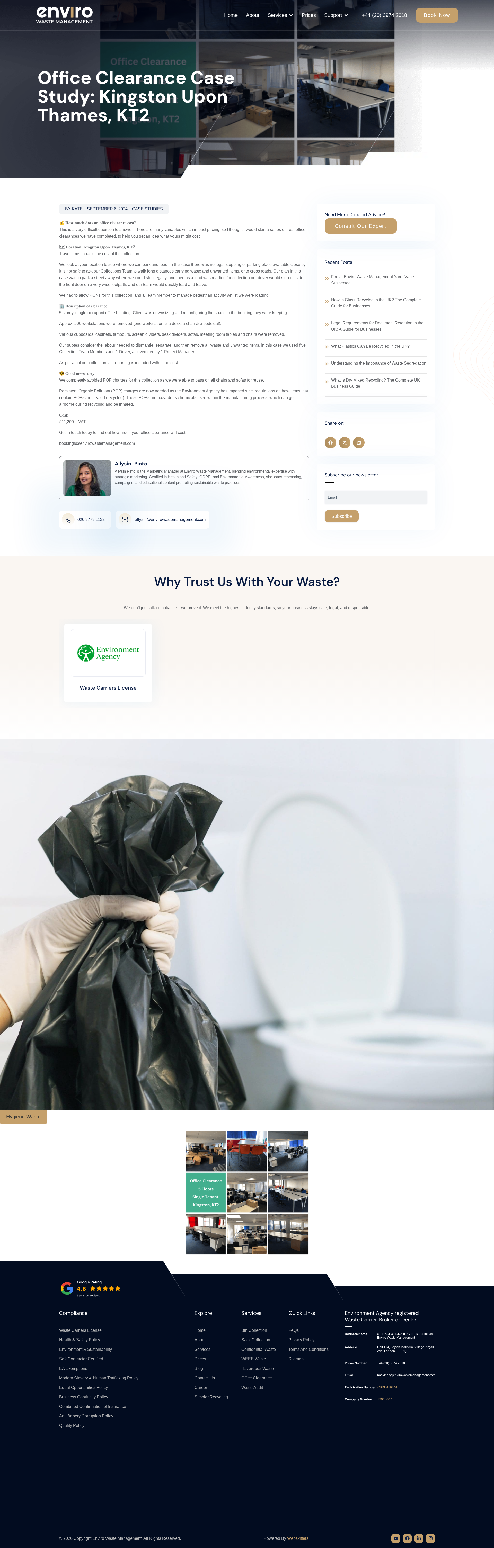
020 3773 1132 (91, 519)
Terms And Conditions (308, 1349)
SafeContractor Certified (81, 1359)
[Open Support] (346, 15)
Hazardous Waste (257, 1368)
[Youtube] (395, 1538)
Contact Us (205, 1378)
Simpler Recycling (211, 1397)
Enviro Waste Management (117, 1538)
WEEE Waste (253, 1359)
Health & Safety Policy (79, 1340)
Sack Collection (255, 1340)
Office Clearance (256, 1378)
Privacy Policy (301, 1340)
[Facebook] (407, 1538)
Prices (200, 1359)
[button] (361, 226)
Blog (199, 1368)
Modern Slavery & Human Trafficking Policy (98, 1378)
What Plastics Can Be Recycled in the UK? (370, 346)
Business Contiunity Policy (83, 1397)
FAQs (293, 1330)
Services (202, 1349)
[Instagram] (430, 1538)
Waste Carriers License (108, 687)
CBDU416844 (387, 1387)
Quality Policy (71, 1425)
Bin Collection (254, 1330)
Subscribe (341, 516)
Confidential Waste (258, 1349)
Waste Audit (252, 1387)
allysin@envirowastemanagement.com (170, 519)
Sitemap (296, 1359)
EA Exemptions (73, 1368)
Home (200, 1330)
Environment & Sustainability (85, 1349)
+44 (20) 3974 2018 (384, 15)
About (200, 1340)
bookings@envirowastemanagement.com (406, 1375)
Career (201, 1387)
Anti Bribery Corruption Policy (86, 1416)
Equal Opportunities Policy (83, 1387)
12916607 (384, 1399)
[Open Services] (291, 15)
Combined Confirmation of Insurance (92, 1406)
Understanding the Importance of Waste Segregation (378, 363)
